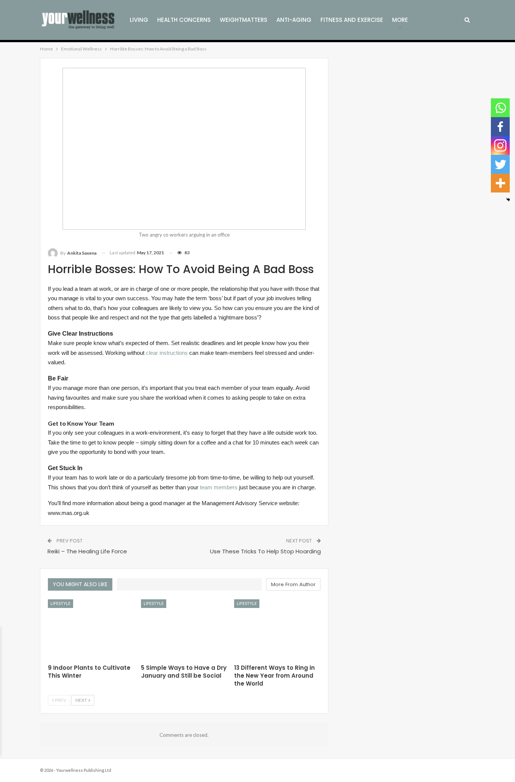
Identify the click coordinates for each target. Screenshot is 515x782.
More (400, 20)
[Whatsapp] (500, 107)
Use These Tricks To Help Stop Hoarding (265, 551)
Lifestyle (61, 603)
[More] (500, 183)
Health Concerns (184, 20)
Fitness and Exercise (351, 20)
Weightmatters (243, 20)
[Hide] (508, 200)
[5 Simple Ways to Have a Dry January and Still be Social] (184, 629)
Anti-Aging (293, 20)
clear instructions (167, 353)
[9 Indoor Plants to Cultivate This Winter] (91, 629)
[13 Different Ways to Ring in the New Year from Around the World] (277, 629)
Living (139, 20)
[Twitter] (500, 164)
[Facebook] (500, 126)
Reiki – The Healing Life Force (87, 551)
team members (219, 487)
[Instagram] (500, 145)
